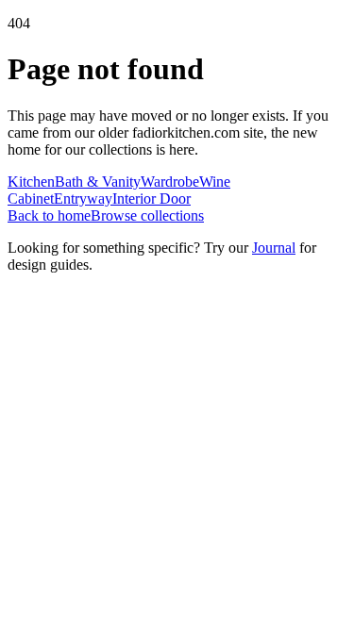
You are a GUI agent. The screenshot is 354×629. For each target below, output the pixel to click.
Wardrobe (170, 182)
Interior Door (151, 198)
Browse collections (147, 215)
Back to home (49, 215)
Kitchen (31, 182)
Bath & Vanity (98, 182)
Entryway (83, 198)
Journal (273, 248)
